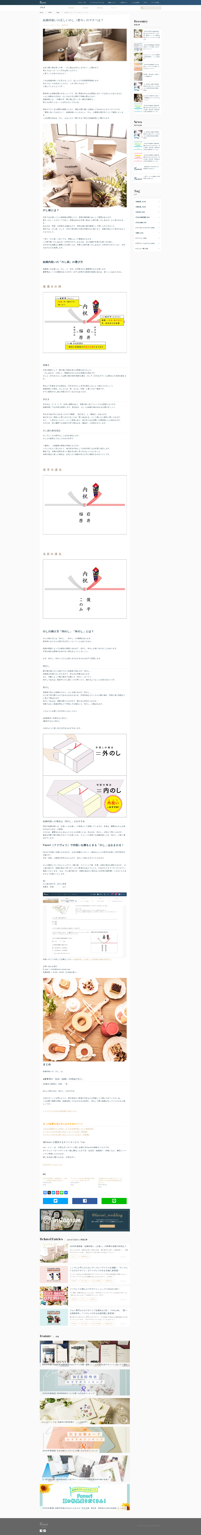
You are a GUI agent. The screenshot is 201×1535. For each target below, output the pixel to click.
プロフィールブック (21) (146, 243)
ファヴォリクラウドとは (97, 2)
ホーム (41, 12)
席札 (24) (140, 233)
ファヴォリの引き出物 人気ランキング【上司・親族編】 (65, 1132)
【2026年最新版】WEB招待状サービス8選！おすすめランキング (68, 1393)
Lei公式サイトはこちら (53, 1164)
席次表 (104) (141, 207)
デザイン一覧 (82, 2)
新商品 (93, 1299)
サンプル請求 (155, 2)
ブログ (145, 2)
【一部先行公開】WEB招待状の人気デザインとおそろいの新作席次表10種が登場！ (75, 1479)
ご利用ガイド (124, 2)
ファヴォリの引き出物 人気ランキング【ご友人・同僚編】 (66, 1135)
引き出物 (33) (142, 222)
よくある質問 (135, 2)
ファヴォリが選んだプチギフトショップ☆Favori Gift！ (95, 1289)
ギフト (54, 25)
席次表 (100, 8)
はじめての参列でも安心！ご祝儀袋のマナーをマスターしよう (151, 97)
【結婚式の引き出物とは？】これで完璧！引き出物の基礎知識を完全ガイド (110, 1180)
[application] (85, 925)
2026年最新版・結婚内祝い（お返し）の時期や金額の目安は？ (98, 1246)
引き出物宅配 (97, 1281)
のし (59, 25)
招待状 (86, 8)
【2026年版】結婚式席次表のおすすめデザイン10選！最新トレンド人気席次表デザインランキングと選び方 (84, 1365)
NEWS (71, 8)
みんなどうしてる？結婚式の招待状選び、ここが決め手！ (65, 1422)
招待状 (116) (141, 201)
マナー (114, 8)
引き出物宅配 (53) (143, 217)
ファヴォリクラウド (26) (146, 228)
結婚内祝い (65, 25)
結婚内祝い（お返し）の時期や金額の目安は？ (93, 959)
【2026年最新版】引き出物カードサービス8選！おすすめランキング (69, 1451)
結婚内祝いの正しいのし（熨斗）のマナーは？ (73, 20)
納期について (112, 2)
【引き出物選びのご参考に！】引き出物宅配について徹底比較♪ (68, 1129)
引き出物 (84, 1281)
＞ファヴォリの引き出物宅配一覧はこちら (60, 1111)
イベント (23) (142, 238)
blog (58, 12)
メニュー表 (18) (142, 248)
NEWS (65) (141, 212)
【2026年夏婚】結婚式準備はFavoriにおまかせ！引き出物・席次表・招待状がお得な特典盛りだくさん (83, 1508)
